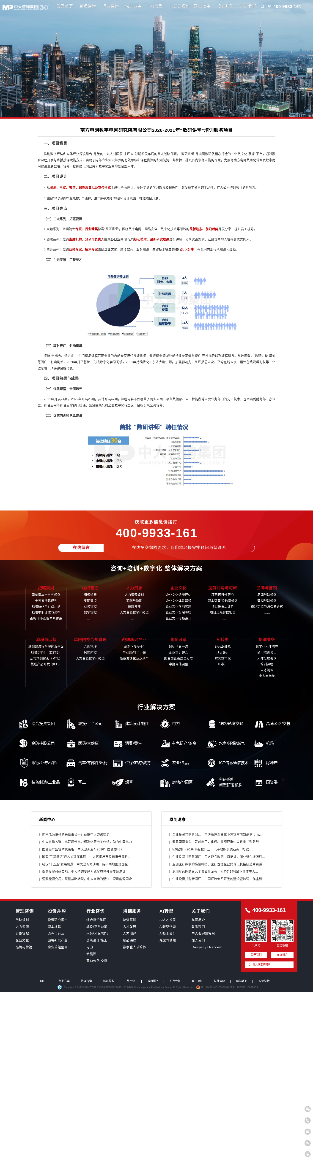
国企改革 (202, 6)
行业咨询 (110, 6)
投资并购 (225, 6)
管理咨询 (87, 6)
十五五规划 (179, 6)
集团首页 (64, 6)
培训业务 (133, 6)
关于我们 (248, 6)
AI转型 (156, 6)
